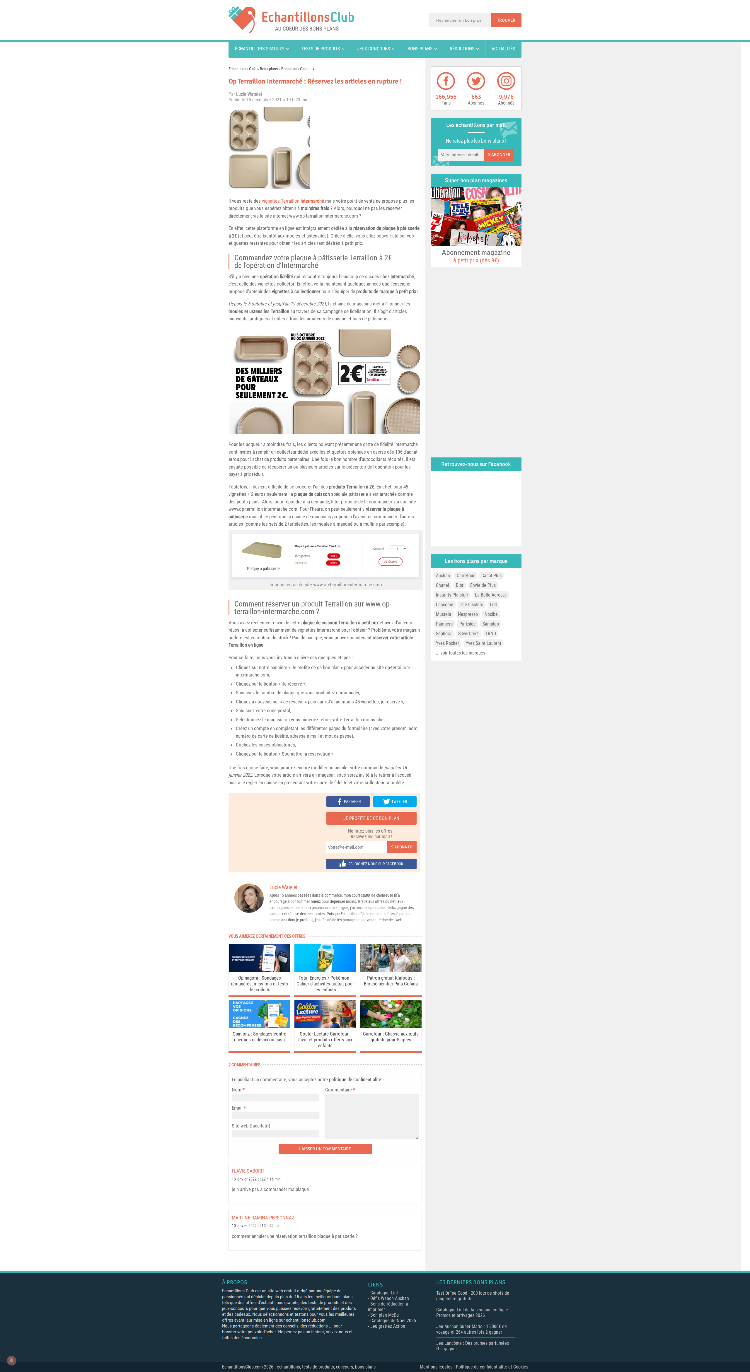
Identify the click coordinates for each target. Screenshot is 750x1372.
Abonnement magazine (476, 256)
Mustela (443, 614)
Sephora (443, 633)
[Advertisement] (367, 148)
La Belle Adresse (491, 595)
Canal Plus (491, 575)
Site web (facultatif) (251, 1126)
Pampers (444, 624)
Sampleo (491, 624)
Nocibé (491, 614)
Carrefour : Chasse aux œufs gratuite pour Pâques (391, 1037)
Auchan (443, 575)
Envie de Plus (483, 585)
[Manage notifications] (11, 1360)
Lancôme (444, 604)
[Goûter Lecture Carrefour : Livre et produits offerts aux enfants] (325, 1026)
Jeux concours (373, 49)
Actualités (503, 49)
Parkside (467, 624)
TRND (490, 633)
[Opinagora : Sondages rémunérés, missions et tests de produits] (259, 970)
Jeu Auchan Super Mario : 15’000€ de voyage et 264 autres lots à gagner (471, 1329)
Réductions (462, 49)
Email (237, 1108)
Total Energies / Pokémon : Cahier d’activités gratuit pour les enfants (325, 983)
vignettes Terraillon (293, 201)
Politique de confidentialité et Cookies (492, 1367)
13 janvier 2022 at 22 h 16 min (256, 1179)
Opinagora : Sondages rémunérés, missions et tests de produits (259, 983)
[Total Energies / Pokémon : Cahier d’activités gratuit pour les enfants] (325, 970)
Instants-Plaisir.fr (452, 595)
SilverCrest (468, 633)
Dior (459, 585)
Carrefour (466, 575)
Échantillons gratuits (259, 49)
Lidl (493, 604)
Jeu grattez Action (387, 1326)
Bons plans (420, 49)
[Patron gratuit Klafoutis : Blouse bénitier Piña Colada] (391, 970)
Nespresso (468, 614)
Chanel (442, 585)
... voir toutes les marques (460, 653)
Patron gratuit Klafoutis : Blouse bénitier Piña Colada (391, 981)
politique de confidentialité (355, 1079)
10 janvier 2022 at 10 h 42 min (256, 1225)
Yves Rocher (447, 643)
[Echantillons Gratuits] (291, 31)
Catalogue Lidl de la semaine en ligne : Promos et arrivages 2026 (473, 1312)
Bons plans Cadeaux (297, 68)
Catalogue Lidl (384, 1293)
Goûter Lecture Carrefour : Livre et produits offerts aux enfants (325, 1039)
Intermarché (300, 265)
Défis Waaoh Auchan (389, 1298)
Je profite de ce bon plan (371, 818)
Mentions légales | (438, 1367)
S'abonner (401, 847)
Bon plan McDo (384, 1315)
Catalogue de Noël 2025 (393, 1320)
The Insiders (471, 604)
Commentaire (340, 1090)
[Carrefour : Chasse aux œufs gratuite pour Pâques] (391, 1026)
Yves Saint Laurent (483, 643)
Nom (236, 1090)
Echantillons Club (242, 68)
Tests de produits (320, 49)
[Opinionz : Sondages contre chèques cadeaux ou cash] (259, 1026)
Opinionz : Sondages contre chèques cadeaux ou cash (259, 1037)
